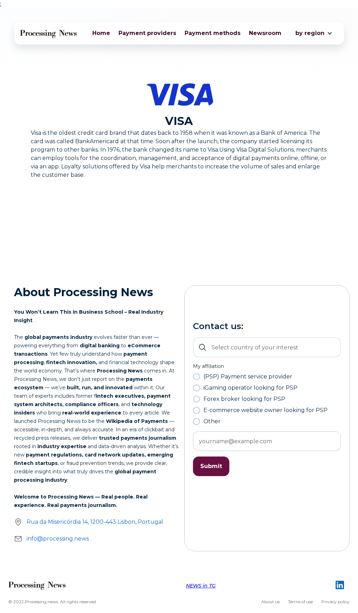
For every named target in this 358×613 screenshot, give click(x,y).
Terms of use (300, 601)
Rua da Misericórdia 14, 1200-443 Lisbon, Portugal (95, 521)
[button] (310, 33)
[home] (49, 33)
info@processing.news (58, 538)
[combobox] (267, 347)
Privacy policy (335, 601)
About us (270, 601)
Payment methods (213, 33)
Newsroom (265, 33)
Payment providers (147, 33)
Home (101, 33)
